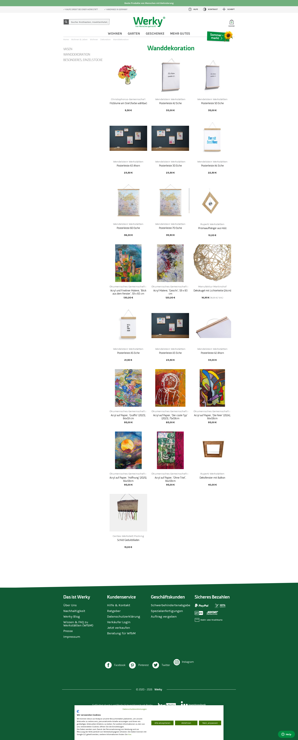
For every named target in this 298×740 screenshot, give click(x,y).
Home (66, 39)
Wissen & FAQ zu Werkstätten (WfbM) (78, 623)
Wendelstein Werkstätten (170, 99)
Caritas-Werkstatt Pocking (128, 536)
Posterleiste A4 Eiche (212, 165)
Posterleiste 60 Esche (128, 227)
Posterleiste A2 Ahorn (212, 352)
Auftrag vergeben (164, 616)
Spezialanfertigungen (167, 611)
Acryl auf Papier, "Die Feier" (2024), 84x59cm (212, 417)
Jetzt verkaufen (118, 628)
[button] (114, 665)
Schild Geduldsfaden (128, 540)
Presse (68, 631)
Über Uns (70, 605)
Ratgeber (114, 611)
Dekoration (105, 39)
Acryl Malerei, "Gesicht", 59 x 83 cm (170, 292)
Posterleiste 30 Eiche (170, 165)
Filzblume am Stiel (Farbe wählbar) (128, 103)
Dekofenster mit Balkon (212, 477)
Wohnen (115, 33)
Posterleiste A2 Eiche (170, 103)
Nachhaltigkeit (74, 611)
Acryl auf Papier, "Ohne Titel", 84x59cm (170, 479)
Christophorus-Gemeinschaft (128, 99)
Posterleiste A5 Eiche (128, 352)
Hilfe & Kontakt (118, 605)
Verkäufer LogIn (118, 622)
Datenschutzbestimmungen (135, 709)
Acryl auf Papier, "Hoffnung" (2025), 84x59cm (128, 479)
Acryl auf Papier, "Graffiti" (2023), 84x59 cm (128, 417)
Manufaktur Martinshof (212, 286)
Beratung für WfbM (121, 633)
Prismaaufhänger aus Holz (212, 228)
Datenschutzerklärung (123, 616)
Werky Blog (71, 616)
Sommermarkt (219, 45)
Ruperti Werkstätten (212, 224)
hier (129, 734)
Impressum (71, 637)
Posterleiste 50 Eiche (212, 103)
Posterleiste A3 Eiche (170, 352)
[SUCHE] (66, 22)
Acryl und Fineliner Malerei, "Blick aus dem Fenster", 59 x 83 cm (128, 292)
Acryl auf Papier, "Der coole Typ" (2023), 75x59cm (170, 417)
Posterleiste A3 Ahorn (128, 165)
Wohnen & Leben (79, 39)
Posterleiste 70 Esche (170, 227)
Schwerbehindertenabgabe (170, 605)
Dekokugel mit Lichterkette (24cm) (212, 290)
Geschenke (155, 33)
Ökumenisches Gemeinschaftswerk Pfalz (134, 286)
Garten (134, 33)
